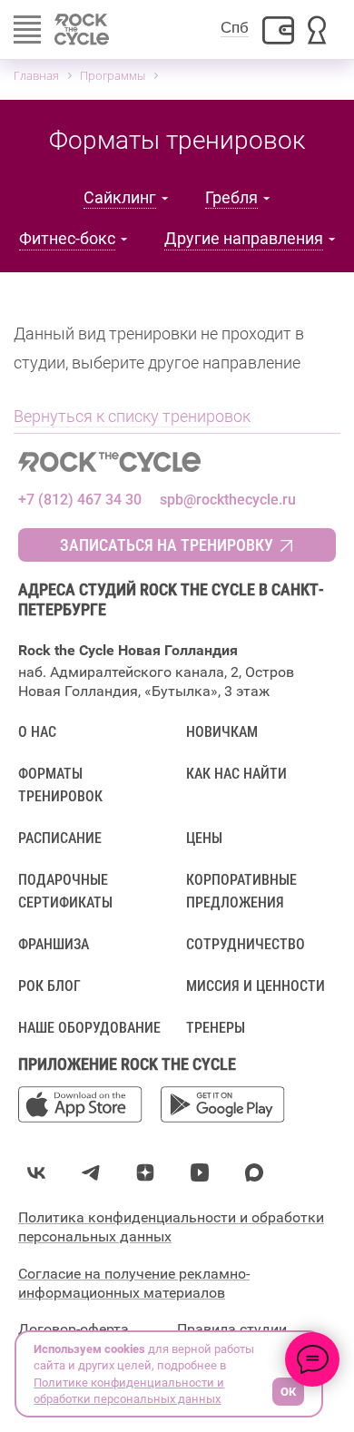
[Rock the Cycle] (177, 461)
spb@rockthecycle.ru (228, 499)
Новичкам (222, 732)
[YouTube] (200, 1172)
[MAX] (254, 1172)
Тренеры (215, 1027)
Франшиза (53, 944)
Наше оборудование (89, 1027)
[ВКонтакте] (36, 1172)
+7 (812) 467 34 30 (80, 499)
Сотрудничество (245, 944)
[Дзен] (145, 1172)
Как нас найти (236, 773)
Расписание (60, 838)
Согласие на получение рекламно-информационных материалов (134, 1283)
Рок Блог (49, 986)
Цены (204, 838)
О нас (37, 732)
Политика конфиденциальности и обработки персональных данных (171, 1227)
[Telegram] (91, 1172)
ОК (288, 1391)
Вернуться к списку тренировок (132, 416)
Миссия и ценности (255, 986)
